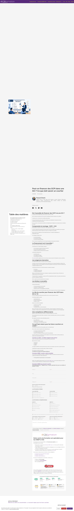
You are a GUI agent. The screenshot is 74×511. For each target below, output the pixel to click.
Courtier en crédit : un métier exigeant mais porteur (17, 229)
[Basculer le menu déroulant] (46, 1)
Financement (58, 1)
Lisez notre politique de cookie (14, 509)
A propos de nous (33, 1)
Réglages (58, 508)
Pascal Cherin (40, 198)
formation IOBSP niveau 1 (50, 360)
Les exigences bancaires (14, 221)
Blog (69, 1)
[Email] (41, 208)
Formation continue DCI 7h (39, 454)
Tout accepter (70, 508)
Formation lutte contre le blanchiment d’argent (42, 453)
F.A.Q (64, 1)
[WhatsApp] (39, 208)
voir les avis (54, 450)
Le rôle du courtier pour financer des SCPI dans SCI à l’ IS (18, 224)
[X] (36, 208)
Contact (72, 1)
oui (37, 218)
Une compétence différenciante (15, 225)
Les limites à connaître (13, 222)
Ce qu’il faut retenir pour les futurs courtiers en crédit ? (17, 227)
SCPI (42, 216)
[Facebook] (33, 208)
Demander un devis (51, 1)
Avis (66, 1)
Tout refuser (64, 508)
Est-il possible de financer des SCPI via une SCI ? (17, 217)
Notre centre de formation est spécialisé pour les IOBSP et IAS (17, 234)
